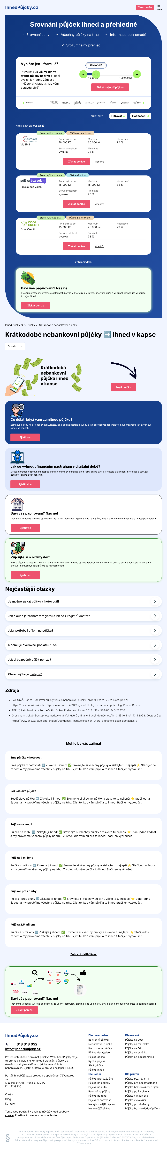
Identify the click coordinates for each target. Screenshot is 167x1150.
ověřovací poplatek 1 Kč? (40, 645)
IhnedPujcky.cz (14, 325)
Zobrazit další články (83, 954)
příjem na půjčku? (41, 630)
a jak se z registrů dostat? (71, 616)
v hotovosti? (50, 601)
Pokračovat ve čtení (83, 765)
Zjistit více (25, 484)
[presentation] (23, 102)
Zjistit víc (25, 437)
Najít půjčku (123, 387)
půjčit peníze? (41, 659)
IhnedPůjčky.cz (21, 7)
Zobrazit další (83, 262)
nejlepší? (36, 674)
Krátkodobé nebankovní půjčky (57, 325)
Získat (76, 161)
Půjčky (31, 325)
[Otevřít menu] (159, 7)
